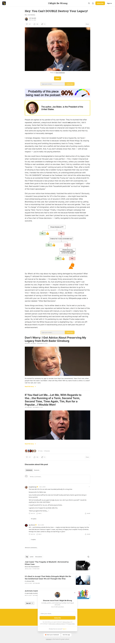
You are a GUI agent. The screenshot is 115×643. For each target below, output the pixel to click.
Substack (48, 639)
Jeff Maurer (32, 18)
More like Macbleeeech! (32, 567)
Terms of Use (66, 622)
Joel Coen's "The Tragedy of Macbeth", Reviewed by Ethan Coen (47, 563)
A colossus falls (29, 581)
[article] (57, 566)
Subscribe (100, 3)
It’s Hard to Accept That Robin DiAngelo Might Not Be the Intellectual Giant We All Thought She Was (48, 577)
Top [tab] (27, 557)
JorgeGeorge (33, 487)
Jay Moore (32, 525)
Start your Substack (53, 635)
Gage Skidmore (60, 72)
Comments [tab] (29, 470)
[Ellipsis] (89, 486)
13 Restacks (47, 451)
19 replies (33, 519)
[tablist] (32, 470)
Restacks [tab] (36, 470)
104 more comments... (31, 547)
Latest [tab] (31, 557)
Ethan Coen (36, 568)
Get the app (66, 635)
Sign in (109, 3)
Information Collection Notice (57, 624)
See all (28, 603)
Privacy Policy (71, 624)
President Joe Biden (30, 343)
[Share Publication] (93, 3)
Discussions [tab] (38, 557)
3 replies (33, 539)
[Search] (89, 3)
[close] (74, 592)
